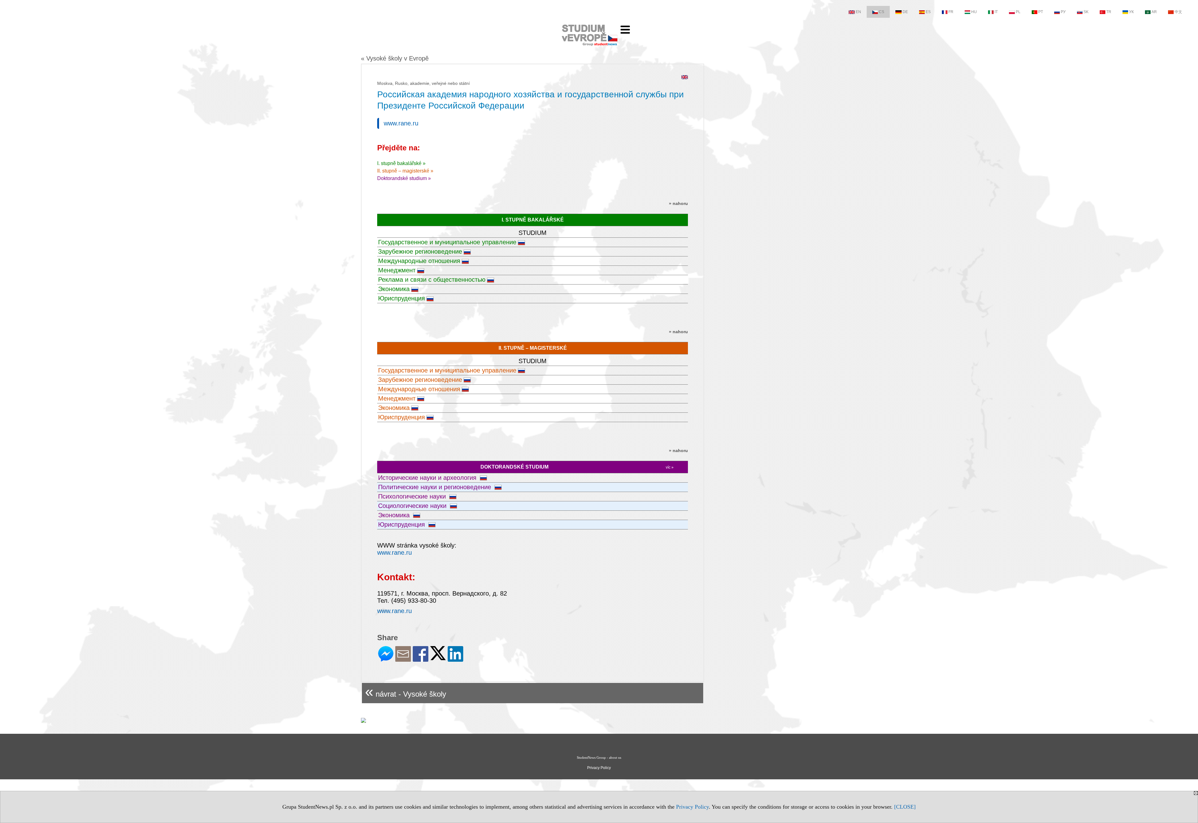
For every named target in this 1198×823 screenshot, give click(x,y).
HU (974, 12)
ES (928, 12)
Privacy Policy (692, 807)
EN (858, 12)
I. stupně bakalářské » (401, 163)
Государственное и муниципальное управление (447, 242)
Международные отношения (419, 260)
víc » (670, 467)
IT (996, 12)
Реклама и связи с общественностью (431, 279)
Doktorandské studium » (404, 178)
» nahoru (678, 203)
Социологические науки (413, 505)
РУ (1063, 12)
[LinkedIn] (455, 659)
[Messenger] (385, 659)
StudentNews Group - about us (599, 757)
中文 (1178, 12)
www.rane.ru (401, 123)
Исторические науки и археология (428, 477)
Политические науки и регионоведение (435, 487)
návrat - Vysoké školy (405, 691)
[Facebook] (420, 659)
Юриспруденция (401, 298)
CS (881, 12)
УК (1131, 12)
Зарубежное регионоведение (420, 251)
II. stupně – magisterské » (405, 170)
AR (1154, 12)
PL (1018, 12)
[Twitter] (438, 657)
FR (950, 12)
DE (905, 12)
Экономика (394, 288)
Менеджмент (397, 270)
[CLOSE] (905, 807)
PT (1040, 12)
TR (1108, 12)
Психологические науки (413, 496)
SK (1086, 12)
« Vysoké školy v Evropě (395, 58)
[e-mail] (403, 659)
